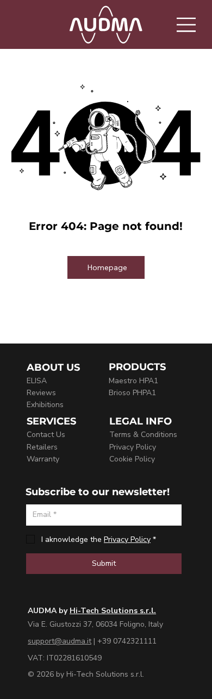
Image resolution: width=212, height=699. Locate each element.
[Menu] (187, 24)
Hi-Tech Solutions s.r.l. (113, 611)
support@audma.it (59, 641)
